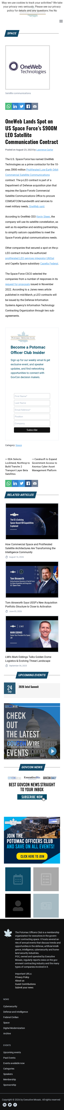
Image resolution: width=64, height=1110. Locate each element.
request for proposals (17, 284)
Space (19, 445)
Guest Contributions (25, 984)
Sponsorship (9, 1085)
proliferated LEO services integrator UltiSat (29, 258)
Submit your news (24, 987)
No (55, 10)
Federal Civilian (11, 1017)
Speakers (8, 1074)
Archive (7, 1033)
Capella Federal (49, 263)
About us (19, 980)
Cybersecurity (10, 1006)
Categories (8, 1068)
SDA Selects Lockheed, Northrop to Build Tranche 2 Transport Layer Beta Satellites (17, 466)
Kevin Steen (43, 216)
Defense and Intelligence (15, 1012)
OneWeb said (36, 206)
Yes (51, 10)
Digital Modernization (14, 1028)
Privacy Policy (22, 977)
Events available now (14, 1063)
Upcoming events (12, 1052)
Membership (9, 1079)
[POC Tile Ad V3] (32, 840)
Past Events (9, 1057)
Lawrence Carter (44, 149)
